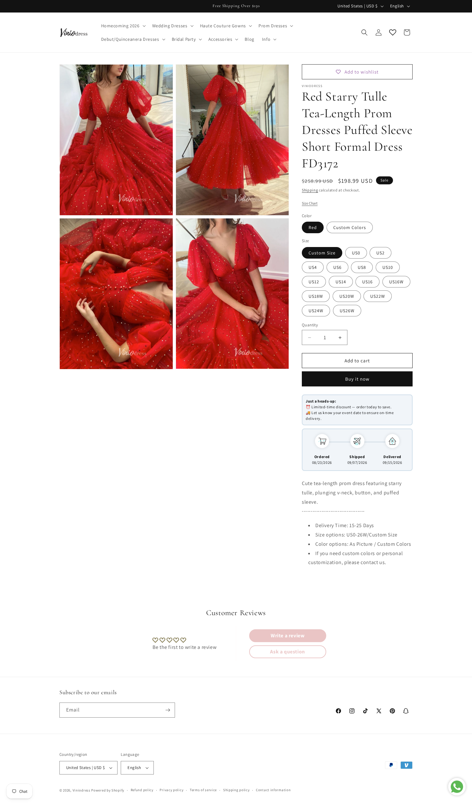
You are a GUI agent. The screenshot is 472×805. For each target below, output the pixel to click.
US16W (396, 282)
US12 (314, 282)
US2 (380, 253)
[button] (122, 25)
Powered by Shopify (107, 790)
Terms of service (203, 790)
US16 (367, 282)
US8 (362, 267)
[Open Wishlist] (393, 32)
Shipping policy (236, 790)
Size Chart (310, 203)
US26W (347, 311)
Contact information (273, 790)
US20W (346, 296)
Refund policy (142, 790)
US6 (337, 267)
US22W (377, 296)
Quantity (310, 325)
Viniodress (82, 790)
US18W (316, 296)
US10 (387, 267)
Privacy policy (171, 790)
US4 (313, 267)
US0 (356, 253)
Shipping (310, 190)
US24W (316, 311)
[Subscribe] (168, 710)
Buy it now (357, 379)
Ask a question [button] (287, 651)
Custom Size (322, 253)
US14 (341, 282)
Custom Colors (349, 227)
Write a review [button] (287, 635)
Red (313, 227)
